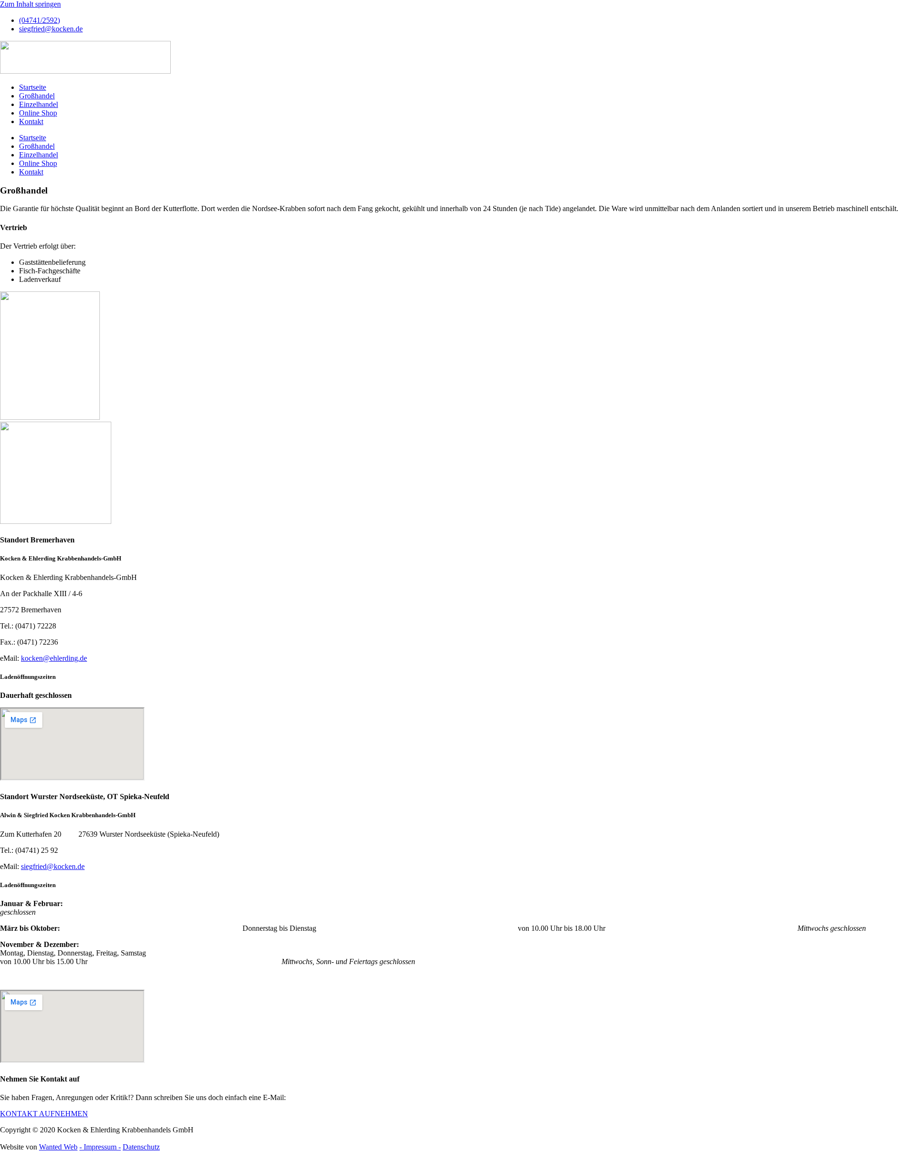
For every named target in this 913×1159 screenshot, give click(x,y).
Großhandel (37, 96)
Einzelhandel (38, 104)
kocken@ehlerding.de (54, 658)
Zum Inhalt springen (30, 4)
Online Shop (38, 113)
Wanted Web (58, 1147)
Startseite (32, 87)
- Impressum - (100, 1147)
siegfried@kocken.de (53, 866)
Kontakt (31, 121)
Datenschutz (141, 1147)
